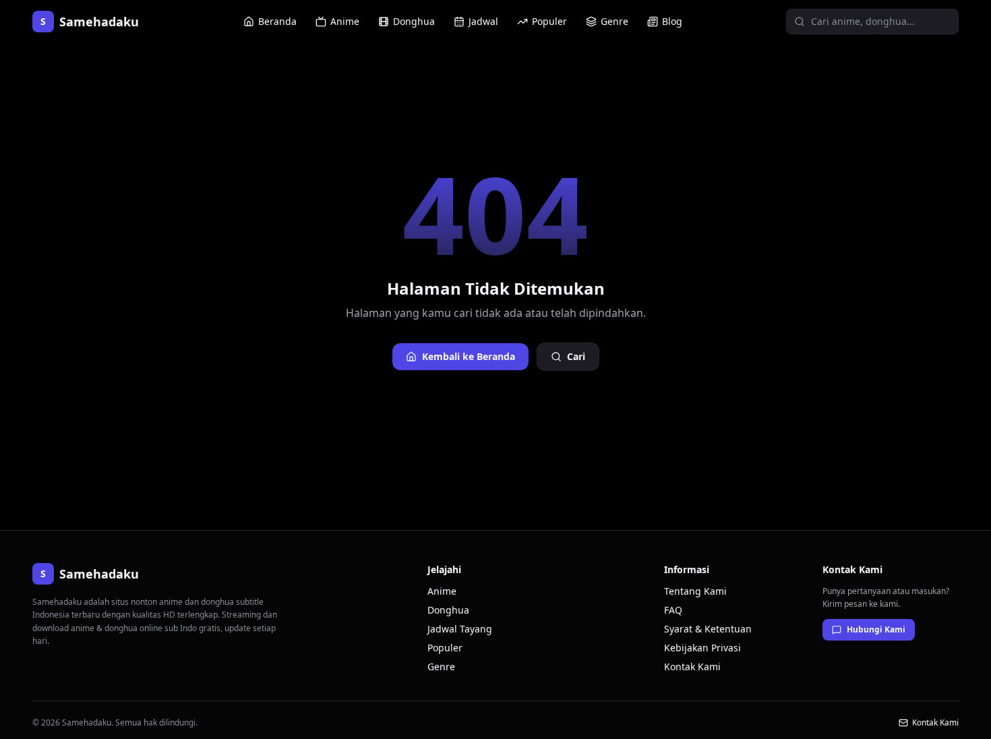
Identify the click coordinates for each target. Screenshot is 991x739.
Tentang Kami (695, 591)
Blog (672, 21)
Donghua (414, 21)
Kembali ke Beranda (468, 356)
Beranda (277, 21)
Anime (344, 21)
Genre (614, 21)
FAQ (673, 609)
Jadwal (483, 21)
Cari (576, 356)
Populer (549, 21)
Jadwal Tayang (459, 628)
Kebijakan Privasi (702, 647)
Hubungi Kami (876, 629)
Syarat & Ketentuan (708, 628)
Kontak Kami (692, 666)
